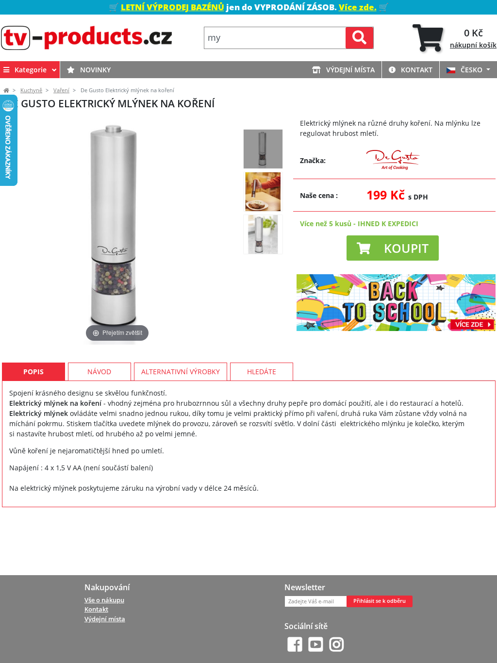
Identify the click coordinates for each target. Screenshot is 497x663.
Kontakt (415, 69)
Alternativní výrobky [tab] (180, 371)
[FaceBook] (295, 644)
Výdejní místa (349, 69)
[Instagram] (337, 644)
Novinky (94, 69)
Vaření (61, 90)
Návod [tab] (99, 371)
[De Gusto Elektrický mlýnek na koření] (263, 149)
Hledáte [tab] (261, 371)
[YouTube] (316, 644)
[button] (393, 248)
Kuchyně (31, 90)
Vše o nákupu (104, 600)
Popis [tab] (33, 371)
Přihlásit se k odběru (379, 600)
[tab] (454, 38)
